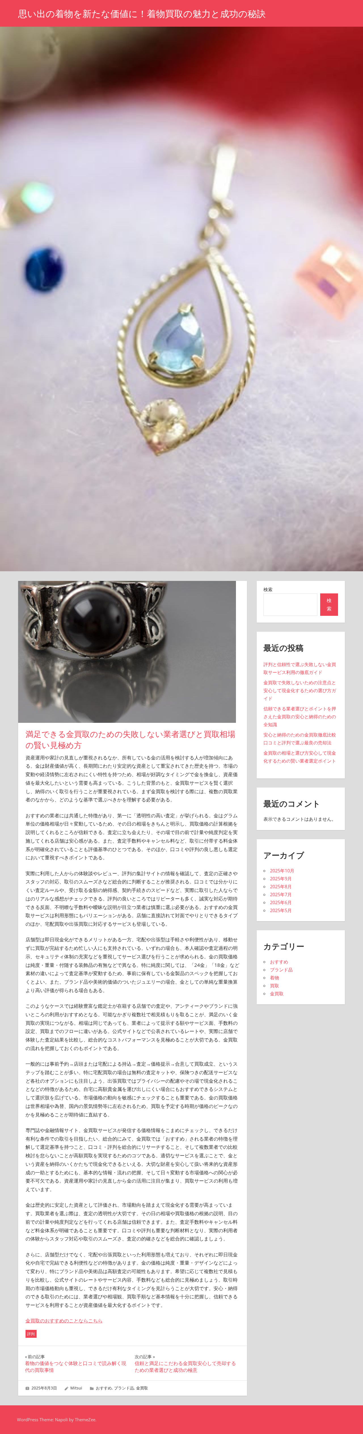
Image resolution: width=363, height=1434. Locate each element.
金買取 (142, 1388)
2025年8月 (281, 886)
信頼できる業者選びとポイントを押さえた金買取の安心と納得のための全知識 (299, 717)
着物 (274, 978)
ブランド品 (124, 1388)
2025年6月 (281, 902)
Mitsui (76, 1388)
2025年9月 (281, 878)
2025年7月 (281, 894)
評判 (31, 1333)
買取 (274, 985)
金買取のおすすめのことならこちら (64, 1320)
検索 (268, 589)
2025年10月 (282, 871)
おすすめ (104, 1388)
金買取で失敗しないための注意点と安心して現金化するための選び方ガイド (299, 690)
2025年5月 (281, 910)
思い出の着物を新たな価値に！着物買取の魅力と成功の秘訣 (142, 13)
